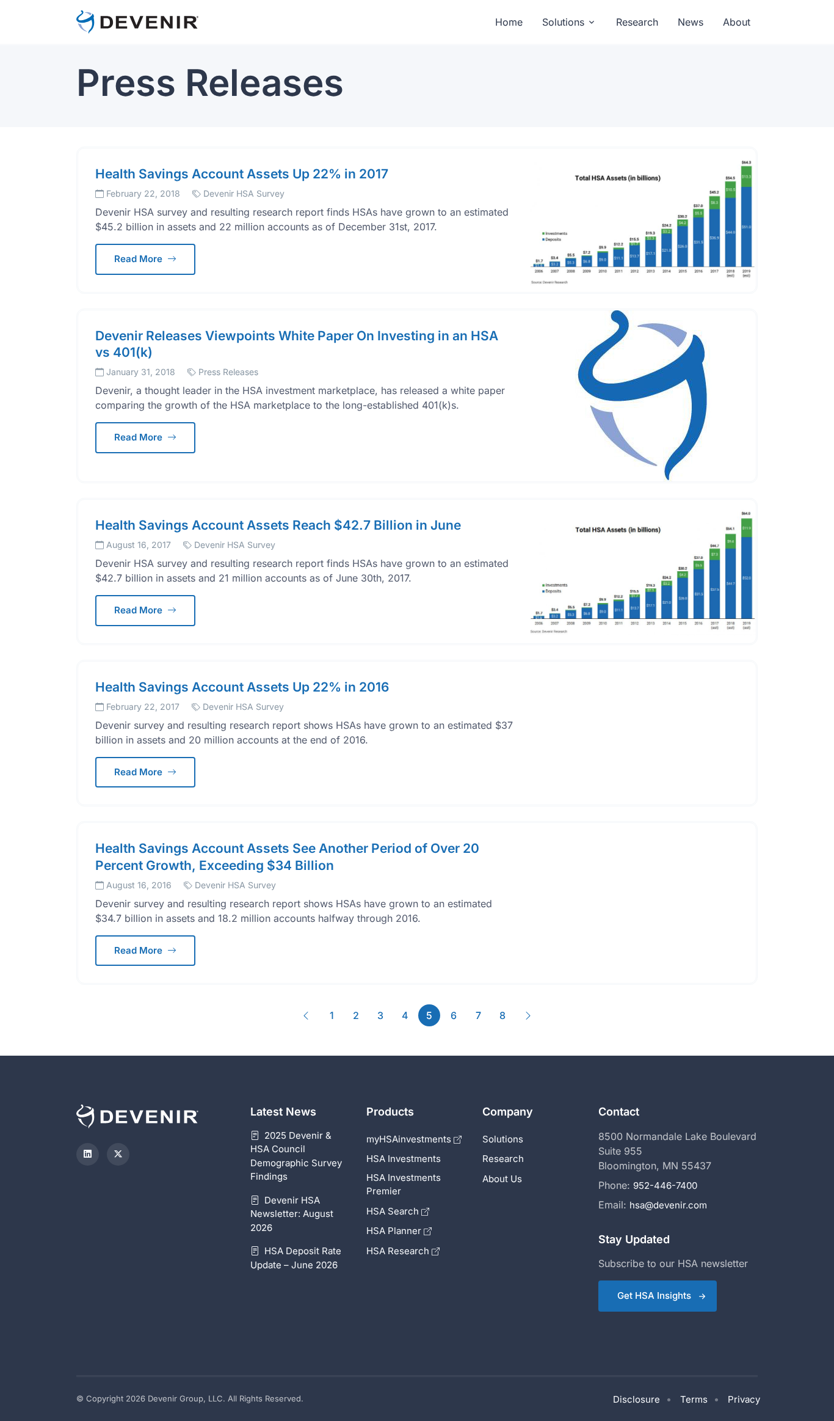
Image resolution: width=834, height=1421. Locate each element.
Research (637, 22)
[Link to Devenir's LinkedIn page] (87, 1154)
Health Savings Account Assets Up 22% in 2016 (242, 687)
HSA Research (399, 1251)
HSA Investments (403, 1158)
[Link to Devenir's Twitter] (118, 1154)
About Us (502, 1179)
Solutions (563, 22)
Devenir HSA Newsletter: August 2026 (291, 1213)
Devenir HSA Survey (244, 193)
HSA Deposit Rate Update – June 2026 (295, 1258)
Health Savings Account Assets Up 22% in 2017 (241, 173)
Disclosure (636, 1399)
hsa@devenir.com (668, 1205)
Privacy (744, 1399)
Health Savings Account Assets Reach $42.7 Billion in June (278, 525)
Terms (694, 1399)
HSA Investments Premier (403, 1184)
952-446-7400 (665, 1185)
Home (509, 22)
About (736, 22)
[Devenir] (137, 22)
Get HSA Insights (654, 1295)
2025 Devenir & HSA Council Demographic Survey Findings (296, 1156)
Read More (139, 259)
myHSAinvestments (410, 1139)
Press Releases (228, 372)
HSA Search (393, 1211)
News (690, 22)
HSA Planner (395, 1231)
